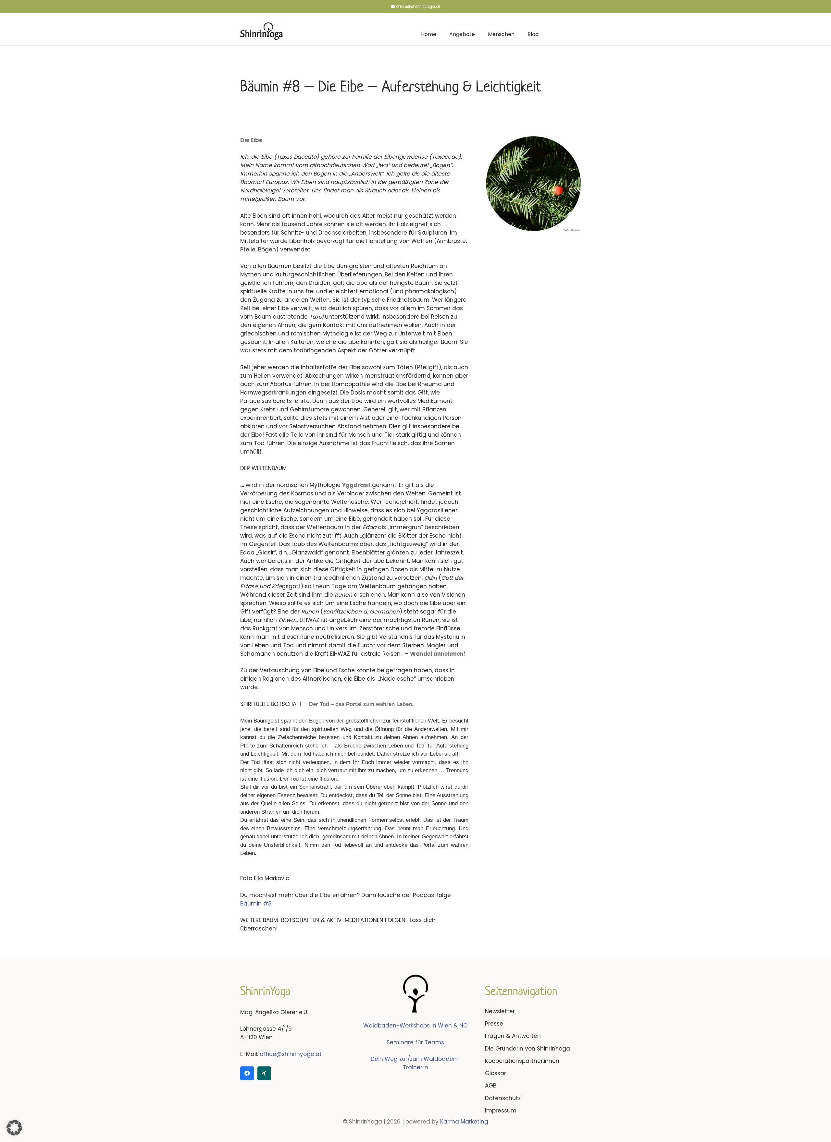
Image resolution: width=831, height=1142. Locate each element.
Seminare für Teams (415, 1042)
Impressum (500, 1110)
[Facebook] (247, 1073)
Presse (494, 1023)
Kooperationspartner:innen (522, 1061)
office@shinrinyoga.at (291, 1054)
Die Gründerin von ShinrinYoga (527, 1048)
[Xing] (264, 1073)
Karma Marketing (464, 1121)
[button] (14, 1127)
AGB (490, 1085)
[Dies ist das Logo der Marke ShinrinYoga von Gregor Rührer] (261, 31)
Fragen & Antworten (513, 1036)
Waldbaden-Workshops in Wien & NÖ (415, 1025)
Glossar (495, 1073)
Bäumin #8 (256, 903)
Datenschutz (503, 1098)
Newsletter (500, 1011)
